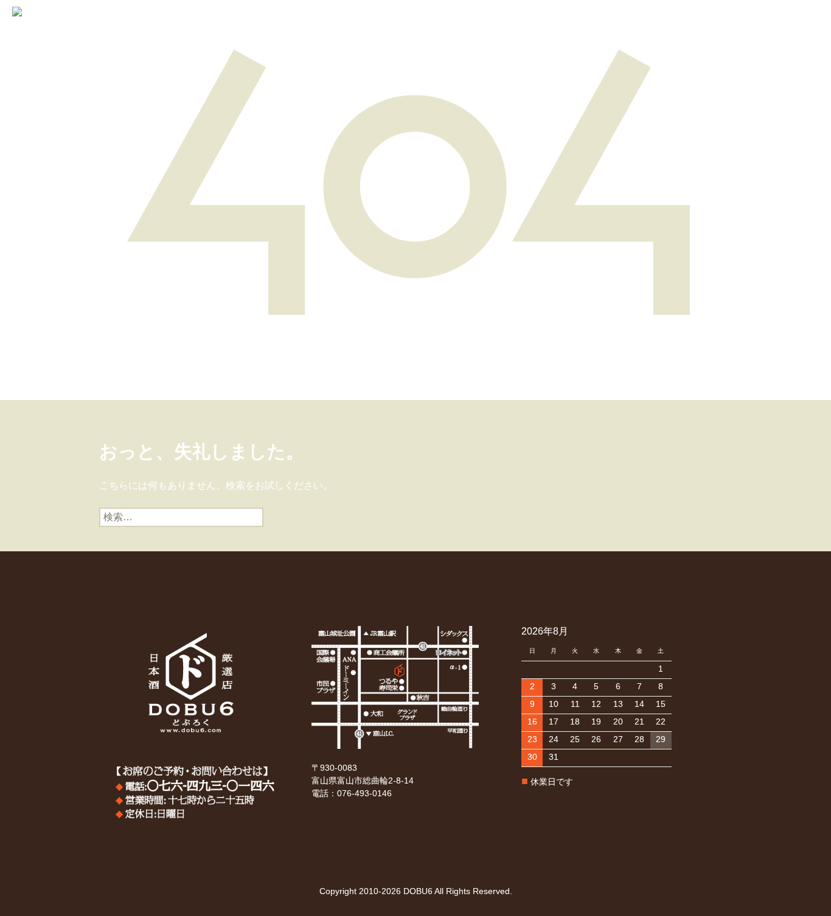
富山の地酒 (160, 37)
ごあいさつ (102, 37)
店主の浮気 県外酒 (232, 37)
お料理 (296, 37)
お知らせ (388, 37)
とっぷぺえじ (39, 37)
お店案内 (340, 37)
